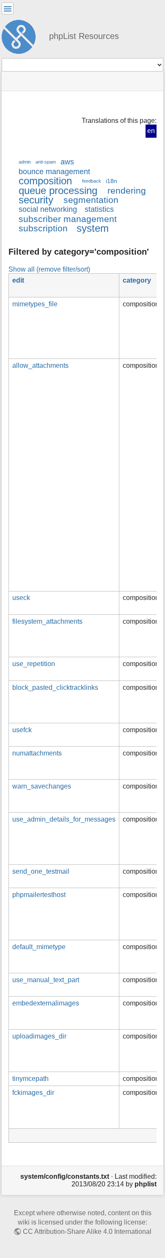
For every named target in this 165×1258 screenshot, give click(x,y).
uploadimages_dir (39, 1036)
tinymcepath (30, 1078)
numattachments (37, 753)
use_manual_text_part (45, 979)
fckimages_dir (33, 1092)
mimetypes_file (35, 304)
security (36, 200)
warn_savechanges (41, 786)
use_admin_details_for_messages (64, 819)
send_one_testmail (40, 871)
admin (25, 161)
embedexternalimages (45, 1003)
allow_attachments (40, 365)
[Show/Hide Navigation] (8, 8)
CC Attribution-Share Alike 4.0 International (87, 1231)
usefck (22, 729)
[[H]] (22, 35)
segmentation (90, 200)
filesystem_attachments (47, 621)
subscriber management (68, 219)
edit (18, 280)
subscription (43, 228)
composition (45, 180)
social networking (48, 209)
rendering (126, 190)
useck (21, 597)
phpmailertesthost (39, 894)
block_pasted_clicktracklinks (55, 687)
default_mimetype (39, 946)
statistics (99, 209)
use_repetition (33, 663)
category (137, 280)
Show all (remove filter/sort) (49, 269)
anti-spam (46, 161)
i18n (111, 181)
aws (67, 162)
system (93, 228)
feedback (91, 180)
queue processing (58, 190)
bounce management (54, 171)
